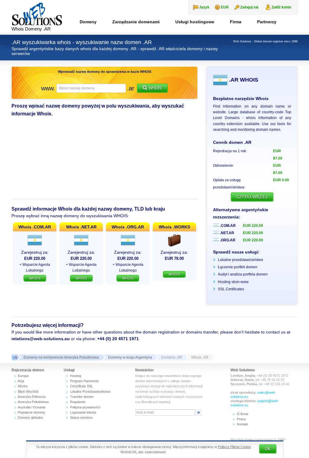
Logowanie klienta (83, 412)
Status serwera (81, 417)
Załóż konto (281, 7)
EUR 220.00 (253, 226)
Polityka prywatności (85, 407)
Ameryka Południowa (33, 402)
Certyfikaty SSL (81, 386)
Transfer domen (82, 396)
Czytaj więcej (252, 197)
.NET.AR (226, 233)
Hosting (75, 376)
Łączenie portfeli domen (237, 267)
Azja (21, 381)
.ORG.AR (227, 240)
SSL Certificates (231, 289)
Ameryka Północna (32, 396)
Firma (235, 21)
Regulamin (77, 402)
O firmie (242, 414)
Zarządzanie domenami (136, 21)
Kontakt (242, 424)
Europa (23, 376)
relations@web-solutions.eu (40, 338)
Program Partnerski (84, 381)
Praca (241, 419)
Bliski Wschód (28, 391)
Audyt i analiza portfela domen (243, 274)
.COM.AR (227, 226)
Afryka (22, 386)
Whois (155, 88)
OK (268, 449)
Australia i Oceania (31, 407)
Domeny (88, 21)
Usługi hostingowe (194, 21)
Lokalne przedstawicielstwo (240, 260)
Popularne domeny (31, 412)
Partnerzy (266, 21)
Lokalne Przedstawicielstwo (90, 391)
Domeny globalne (30, 417)
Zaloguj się (249, 7)
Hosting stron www (233, 282)
